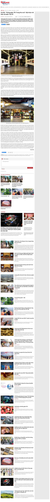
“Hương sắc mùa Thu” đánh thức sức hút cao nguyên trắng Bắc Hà (28, 228)
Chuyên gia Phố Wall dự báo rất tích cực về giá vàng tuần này (23, 329)
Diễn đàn (9, 10)
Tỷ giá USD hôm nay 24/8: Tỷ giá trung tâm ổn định (24, 319)
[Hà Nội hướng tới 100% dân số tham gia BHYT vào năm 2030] (7, 472)
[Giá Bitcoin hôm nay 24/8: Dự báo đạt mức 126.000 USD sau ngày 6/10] (7, 430)
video (37, 7)
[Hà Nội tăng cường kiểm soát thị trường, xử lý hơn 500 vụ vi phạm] (28, 191)
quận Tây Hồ (10, 154)
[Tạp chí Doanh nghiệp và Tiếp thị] (5, 2)
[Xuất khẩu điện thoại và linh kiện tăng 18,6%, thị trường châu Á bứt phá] (7, 420)
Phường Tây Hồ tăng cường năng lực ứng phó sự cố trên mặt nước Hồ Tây (17, 197)
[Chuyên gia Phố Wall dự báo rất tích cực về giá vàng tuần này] (7, 332)
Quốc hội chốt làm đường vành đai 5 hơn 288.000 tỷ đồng (23, 265)
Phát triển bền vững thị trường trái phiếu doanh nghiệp (23, 384)
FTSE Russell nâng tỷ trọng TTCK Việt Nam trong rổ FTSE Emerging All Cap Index (24, 397)
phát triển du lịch (21, 154)
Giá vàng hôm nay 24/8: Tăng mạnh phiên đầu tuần (23, 373)
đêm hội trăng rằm (4, 155)
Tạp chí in (39, 7)
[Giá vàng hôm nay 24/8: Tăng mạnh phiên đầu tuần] (7, 376)
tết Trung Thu (6, 154)
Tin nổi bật (3, 211)
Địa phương (14, 10)
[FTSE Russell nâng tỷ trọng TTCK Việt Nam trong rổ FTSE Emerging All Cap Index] (7, 400)
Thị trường (16, 450)
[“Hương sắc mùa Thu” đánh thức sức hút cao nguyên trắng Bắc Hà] (7, 494)
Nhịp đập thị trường (17, 331)
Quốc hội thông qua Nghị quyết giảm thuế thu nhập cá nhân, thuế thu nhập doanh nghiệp (23, 254)
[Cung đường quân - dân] (6, 191)
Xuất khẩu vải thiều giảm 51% (21, 406)
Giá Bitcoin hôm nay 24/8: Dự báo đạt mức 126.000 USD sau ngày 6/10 (24, 428)
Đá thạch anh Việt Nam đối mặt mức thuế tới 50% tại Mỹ (23, 448)
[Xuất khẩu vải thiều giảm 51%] (7, 410)
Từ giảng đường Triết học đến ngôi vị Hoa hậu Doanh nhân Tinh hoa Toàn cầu (23, 363)
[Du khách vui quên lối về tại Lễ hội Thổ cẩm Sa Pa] (7, 356)
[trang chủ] (1, 7)
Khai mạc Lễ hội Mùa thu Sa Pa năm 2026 (6, 208)
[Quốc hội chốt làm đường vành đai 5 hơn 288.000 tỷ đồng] (7, 268)
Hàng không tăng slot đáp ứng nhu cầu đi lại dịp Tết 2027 (28, 233)
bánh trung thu (28, 155)
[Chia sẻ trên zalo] (10, 152)
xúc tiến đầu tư (26, 154)
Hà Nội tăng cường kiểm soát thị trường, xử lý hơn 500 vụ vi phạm (28, 197)
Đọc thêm (3, 239)
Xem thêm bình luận (3, 171)
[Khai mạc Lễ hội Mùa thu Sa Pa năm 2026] (6, 203)
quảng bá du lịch (16, 155)
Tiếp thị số (6, 10)
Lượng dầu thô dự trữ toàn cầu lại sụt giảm (24, 275)
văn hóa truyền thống (15, 154)
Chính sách (16, 257)
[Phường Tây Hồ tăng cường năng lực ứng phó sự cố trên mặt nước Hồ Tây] (17, 191)
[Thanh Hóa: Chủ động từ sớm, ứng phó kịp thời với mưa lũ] (6, 179)
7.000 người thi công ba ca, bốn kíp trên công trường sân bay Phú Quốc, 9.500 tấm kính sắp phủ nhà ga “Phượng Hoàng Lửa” (23, 341)
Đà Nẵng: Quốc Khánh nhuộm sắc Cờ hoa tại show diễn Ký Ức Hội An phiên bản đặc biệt (11, 229)
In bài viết (8, 24)
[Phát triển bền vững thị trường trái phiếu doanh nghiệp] (7, 387)
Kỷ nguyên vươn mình (44, 7)
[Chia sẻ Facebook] (3, 24)
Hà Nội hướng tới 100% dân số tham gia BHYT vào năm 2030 (23, 469)
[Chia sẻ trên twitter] (8, 152)
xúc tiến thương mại (11, 155)
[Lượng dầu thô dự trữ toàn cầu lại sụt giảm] (7, 278)
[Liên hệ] (12, 152)
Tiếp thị (3, 7)
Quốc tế (17, 10)
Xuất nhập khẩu (16, 419)
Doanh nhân (16, 365)
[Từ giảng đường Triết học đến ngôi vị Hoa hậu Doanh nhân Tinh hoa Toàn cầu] (7, 366)
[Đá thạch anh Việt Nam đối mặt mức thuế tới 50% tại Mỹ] (7, 451)
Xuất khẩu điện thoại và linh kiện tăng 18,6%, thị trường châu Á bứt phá (23, 417)
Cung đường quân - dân (5, 196)
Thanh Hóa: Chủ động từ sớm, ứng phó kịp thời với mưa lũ (5, 184)
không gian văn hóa (22, 155)
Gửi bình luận (30, 167)
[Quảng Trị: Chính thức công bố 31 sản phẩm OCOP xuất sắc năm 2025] (29, 216)
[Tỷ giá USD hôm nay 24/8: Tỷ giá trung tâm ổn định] (7, 322)
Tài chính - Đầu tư (16, 429)
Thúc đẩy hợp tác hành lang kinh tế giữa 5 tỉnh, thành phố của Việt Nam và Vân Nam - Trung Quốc (17, 185)
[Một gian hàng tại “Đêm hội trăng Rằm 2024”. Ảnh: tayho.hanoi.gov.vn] (17, 110)
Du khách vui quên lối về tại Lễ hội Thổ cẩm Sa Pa (23, 353)
